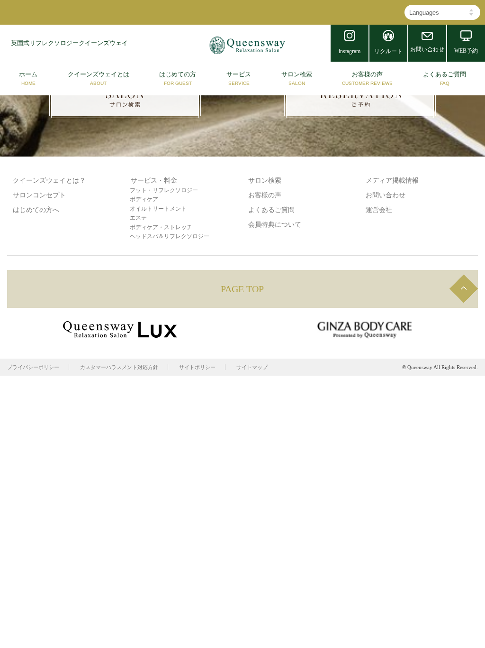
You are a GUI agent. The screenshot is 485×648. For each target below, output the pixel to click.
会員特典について (274, 224)
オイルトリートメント (158, 208)
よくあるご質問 (271, 209)
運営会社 (379, 209)
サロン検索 (264, 180)
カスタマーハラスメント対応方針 (119, 367)
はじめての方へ (36, 209)
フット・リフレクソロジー (164, 190)
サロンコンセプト (39, 195)
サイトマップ (252, 367)
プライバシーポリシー (33, 367)
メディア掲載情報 (392, 180)
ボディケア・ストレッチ (161, 227)
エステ (138, 217)
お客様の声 (264, 195)
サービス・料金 (154, 180)
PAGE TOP (242, 289)
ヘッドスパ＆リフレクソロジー (169, 236)
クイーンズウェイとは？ (49, 180)
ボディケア (144, 199)
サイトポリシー (197, 367)
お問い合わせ (385, 195)
